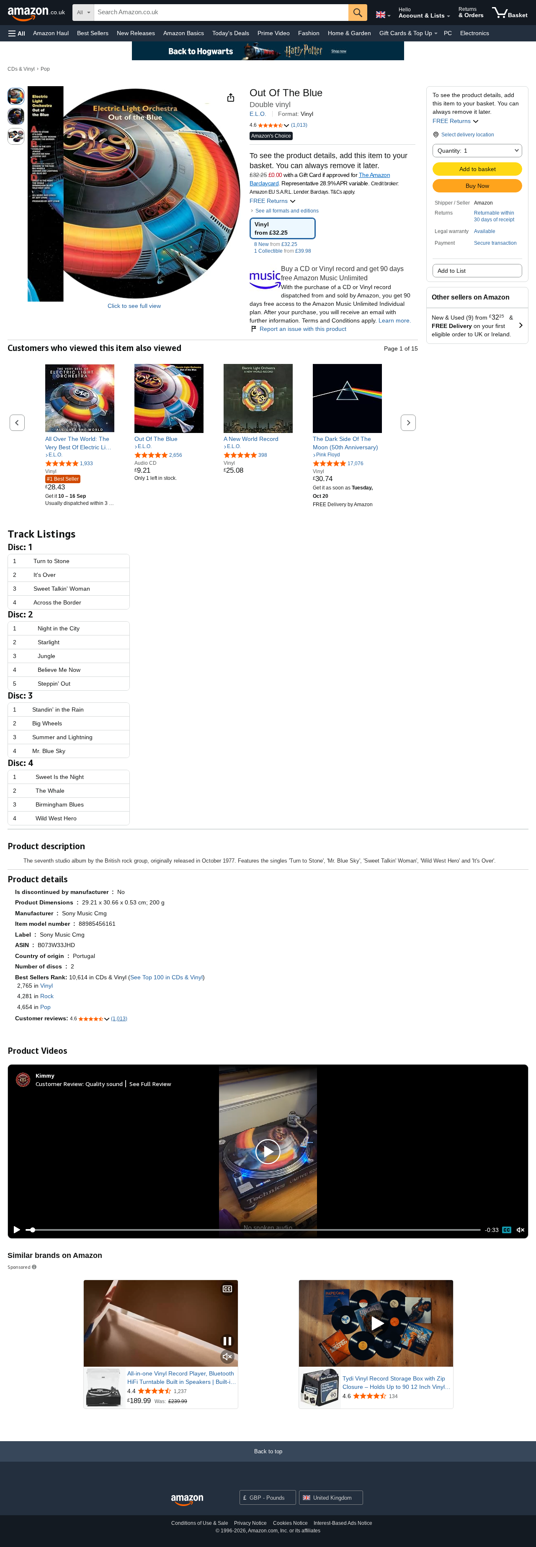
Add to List (452, 270)
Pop (45, 69)
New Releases (136, 33)
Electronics (474, 33)
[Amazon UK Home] (187, 1500)
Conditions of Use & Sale (199, 1523)
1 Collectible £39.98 (282, 251)
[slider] (253, 1230)
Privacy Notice (250, 1523)
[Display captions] (227, 1289)
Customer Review (59, 1083)
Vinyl (46, 985)
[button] (17, 33)
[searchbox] (221, 12)
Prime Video (274, 33)
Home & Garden (349, 33)
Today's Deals (230, 33)
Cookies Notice (290, 1523)
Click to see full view (134, 305)
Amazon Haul (51, 33)
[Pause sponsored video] (227, 1342)
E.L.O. (258, 113)
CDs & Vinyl (21, 69)
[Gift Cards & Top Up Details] (436, 33)
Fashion (309, 33)
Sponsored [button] (19, 1267)
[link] (79, 443)
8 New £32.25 (275, 244)
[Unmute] (520, 1230)
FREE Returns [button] (452, 121)
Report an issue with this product (303, 328)
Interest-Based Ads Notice (343, 1523)
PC (448, 33)
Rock (47, 996)
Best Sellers (92, 33)
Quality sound (104, 1083)
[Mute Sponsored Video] (227, 1357)
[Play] (14, 1230)
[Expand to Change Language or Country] (389, 16)
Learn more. (395, 320)
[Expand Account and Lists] (448, 16)
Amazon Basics (183, 33)
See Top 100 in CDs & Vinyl (166, 977)
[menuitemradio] (506, 1230)
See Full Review (150, 1083)
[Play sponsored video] (376, 1323)
